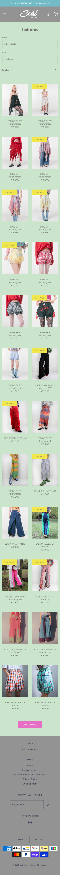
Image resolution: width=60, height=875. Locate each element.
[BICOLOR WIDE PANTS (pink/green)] (15, 628)
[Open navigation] (4, 14)
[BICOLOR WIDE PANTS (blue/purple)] (45, 628)
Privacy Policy (30, 779)
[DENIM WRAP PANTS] (15, 523)
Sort (4, 52)
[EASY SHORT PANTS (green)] (45, 681)
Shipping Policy (30, 783)
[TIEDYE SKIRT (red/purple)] (45, 417)
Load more (30, 724)
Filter (4, 37)
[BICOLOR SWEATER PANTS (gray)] (15, 575)
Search (30, 765)
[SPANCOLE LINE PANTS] (45, 470)
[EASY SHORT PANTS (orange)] (15, 681)
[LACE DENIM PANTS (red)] (15, 417)
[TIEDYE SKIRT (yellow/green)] (15, 100)
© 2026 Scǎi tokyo (20, 865)
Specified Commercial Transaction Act (30, 774)
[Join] (48, 804)
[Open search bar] (47, 14)
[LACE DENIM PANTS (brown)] (45, 575)
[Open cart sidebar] (56, 14)
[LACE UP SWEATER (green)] (45, 523)
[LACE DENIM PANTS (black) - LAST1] (45, 364)
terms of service (30, 770)
